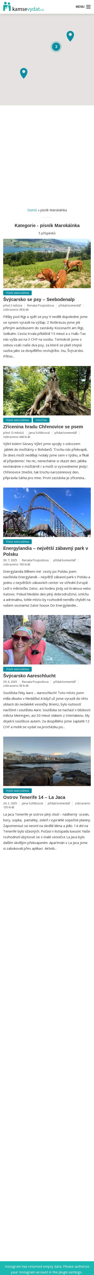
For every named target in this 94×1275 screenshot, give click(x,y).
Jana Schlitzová (39, 433)
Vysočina (41, 420)
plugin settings (71, 1272)
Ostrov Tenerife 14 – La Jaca (34, 797)
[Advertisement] (47, 156)
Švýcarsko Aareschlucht (29, 675)
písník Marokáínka (17, 293)
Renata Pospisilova (40, 305)
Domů (32, 210)
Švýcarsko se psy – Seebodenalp (39, 299)
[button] (70, 36)
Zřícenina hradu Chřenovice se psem (43, 426)
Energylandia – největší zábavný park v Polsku (45, 551)
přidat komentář (70, 305)
